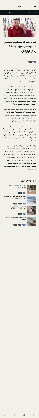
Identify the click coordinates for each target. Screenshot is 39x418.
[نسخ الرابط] (5, 415)
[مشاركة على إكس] (15, 415)
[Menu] (35, 6)
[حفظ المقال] (34, 415)
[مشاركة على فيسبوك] (24, 415)
